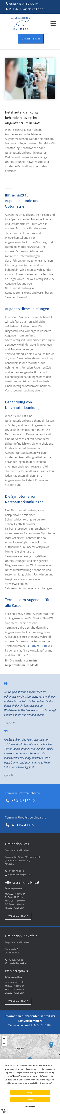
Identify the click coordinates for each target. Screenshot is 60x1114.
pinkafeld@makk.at (17, 963)
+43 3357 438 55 (22, 825)
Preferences (30, 1106)
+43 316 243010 (27, 3)
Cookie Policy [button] (28, 1080)
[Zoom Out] (4, 1043)
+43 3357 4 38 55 (34, 9)
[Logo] (21, 23)
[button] (48, 23)
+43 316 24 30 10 (36, 646)
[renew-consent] (4, 1110)
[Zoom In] (4, 1038)
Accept (30, 1093)
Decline (30, 1099)
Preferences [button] (45, 1083)
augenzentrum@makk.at (20, 874)
